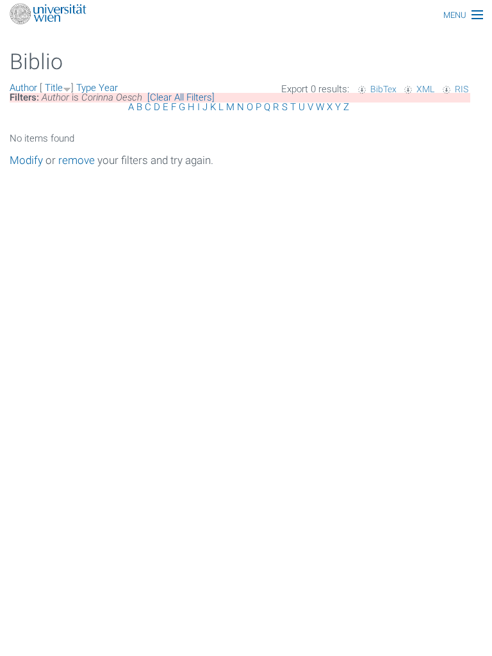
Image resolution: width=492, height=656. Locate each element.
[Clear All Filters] (181, 97)
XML (425, 89)
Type (86, 88)
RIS (461, 89)
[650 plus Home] (246, 15)
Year (108, 88)
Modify (26, 160)
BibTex (383, 89)
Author (23, 88)
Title (54, 88)
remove (76, 160)
